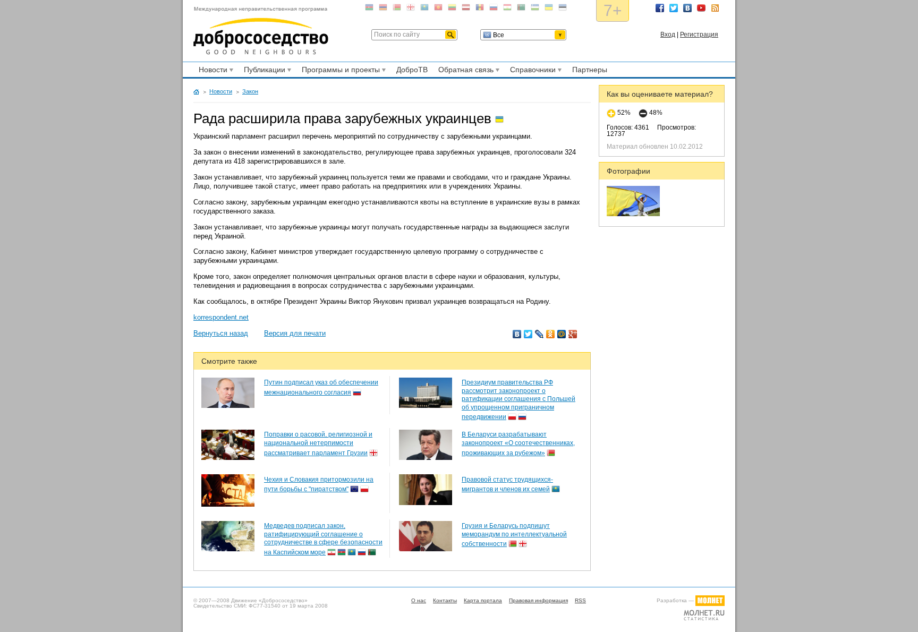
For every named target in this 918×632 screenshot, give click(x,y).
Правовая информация (538, 600)
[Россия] (493, 9)
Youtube (701, 8)
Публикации (263, 71)
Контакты (445, 600)
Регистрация (699, 34)
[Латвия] (466, 9)
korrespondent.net (221, 317)
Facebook (660, 8)
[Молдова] (479, 9)
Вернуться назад (220, 333)
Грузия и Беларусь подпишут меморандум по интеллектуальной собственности (514, 535)
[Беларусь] (397, 9)
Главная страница (196, 92)
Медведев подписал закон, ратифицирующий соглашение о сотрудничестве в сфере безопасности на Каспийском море (323, 539)
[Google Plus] (573, 334)
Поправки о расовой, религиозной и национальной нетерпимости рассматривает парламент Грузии (318, 443)
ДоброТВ (412, 69)
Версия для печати (295, 333)
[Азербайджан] (369, 9)
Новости (211, 71)
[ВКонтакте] (517, 334)
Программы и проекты (339, 71)
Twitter (673, 8)
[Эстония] (562, 9)
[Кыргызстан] (438, 9)
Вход (667, 34)
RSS (715, 8)
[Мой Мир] (561, 334)
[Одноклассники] (550, 334)
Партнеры (589, 69)
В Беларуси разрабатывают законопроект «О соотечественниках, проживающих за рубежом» (518, 443)
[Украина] (549, 9)
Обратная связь (464, 71)
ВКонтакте (687, 8)
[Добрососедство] (260, 31)
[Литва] (452, 9)
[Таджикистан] (507, 9)
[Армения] (383, 9)
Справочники (531, 71)
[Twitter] (528, 334)
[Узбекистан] (535, 9)
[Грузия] (410, 9)
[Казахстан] (424, 9)
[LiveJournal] (539, 334)
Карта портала (483, 600)
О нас (418, 600)
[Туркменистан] (521, 9)
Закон (250, 91)
